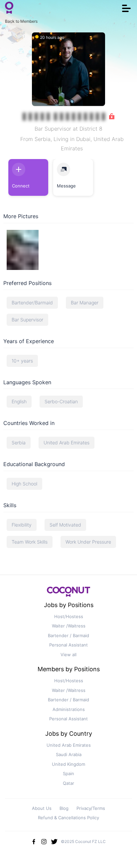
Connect (21, 185)
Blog (64, 808)
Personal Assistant (68, 645)
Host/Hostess (68, 616)
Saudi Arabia (68, 754)
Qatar (68, 783)
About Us (42, 808)
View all (68, 654)
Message (66, 185)
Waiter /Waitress (68, 625)
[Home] (9, 8)
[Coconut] (68, 593)
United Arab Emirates (69, 745)
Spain (68, 773)
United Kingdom (68, 764)
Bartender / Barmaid (68, 635)
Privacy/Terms (90, 808)
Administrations (69, 709)
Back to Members (21, 21)
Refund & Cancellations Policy (68, 817)
